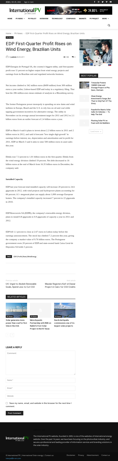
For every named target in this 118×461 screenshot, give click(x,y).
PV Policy (32, 18)
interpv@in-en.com (13, 458)
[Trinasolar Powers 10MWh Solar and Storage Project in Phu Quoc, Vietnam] (84, 85)
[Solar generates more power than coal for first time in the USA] (16, 310)
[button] (108, 25)
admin (13, 57)
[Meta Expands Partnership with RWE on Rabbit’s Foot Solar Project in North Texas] (40, 310)
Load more (95, 131)
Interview (44, 18)
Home (9, 18)
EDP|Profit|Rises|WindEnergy (25, 256)
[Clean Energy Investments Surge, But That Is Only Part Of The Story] (84, 98)
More (104, 18)
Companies (71, 18)
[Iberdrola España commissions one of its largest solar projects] (64, 310)
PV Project (94, 18)
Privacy (81, 455)
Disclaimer (71, 455)
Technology (57, 18)
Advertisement (93, 455)
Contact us (105, 455)
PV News (19, 18)
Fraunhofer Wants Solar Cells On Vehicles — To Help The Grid (101, 112)
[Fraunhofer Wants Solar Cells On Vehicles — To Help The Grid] (84, 112)
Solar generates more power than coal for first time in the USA (16, 323)
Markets (82, 18)
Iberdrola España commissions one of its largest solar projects (64, 323)
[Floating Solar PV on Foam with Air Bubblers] (84, 122)
